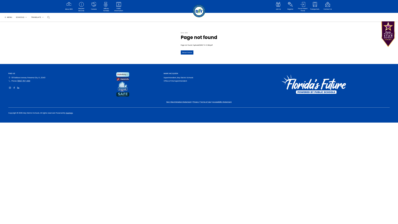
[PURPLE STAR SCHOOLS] (388, 34)
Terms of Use (205, 102)
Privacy (196, 102)
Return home (187, 52)
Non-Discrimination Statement (178, 102)
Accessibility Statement (222, 102)
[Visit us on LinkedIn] (18, 88)
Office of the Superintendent (175, 81)
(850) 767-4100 (23, 81)
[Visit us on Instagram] (10, 88)
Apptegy (69, 113)
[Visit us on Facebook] (14, 88)
